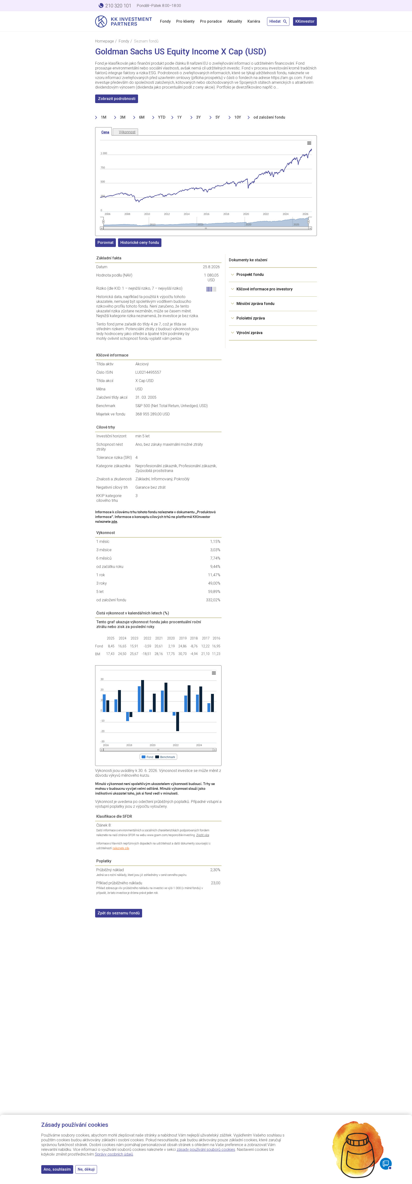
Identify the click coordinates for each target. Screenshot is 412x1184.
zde (114, 521)
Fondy (165, 21)
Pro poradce (211, 21)
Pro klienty (185, 21)
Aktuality (234, 21)
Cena (105, 132)
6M (141, 117)
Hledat (275, 21)
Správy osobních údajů (114, 1154)
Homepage (104, 41)
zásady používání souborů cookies (206, 1149)
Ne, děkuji (86, 1169)
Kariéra (253, 21)
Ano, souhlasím (57, 1169)
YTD (161, 117)
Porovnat (105, 242)
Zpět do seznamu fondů (119, 913)
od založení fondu (269, 117)
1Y (179, 117)
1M (103, 117)
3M (122, 117)
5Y (217, 117)
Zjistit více (202, 835)
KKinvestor (304, 21)
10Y (237, 117)
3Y (198, 117)
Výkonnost (127, 132)
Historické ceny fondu (139, 242)
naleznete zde (121, 848)
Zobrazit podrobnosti (116, 98)
